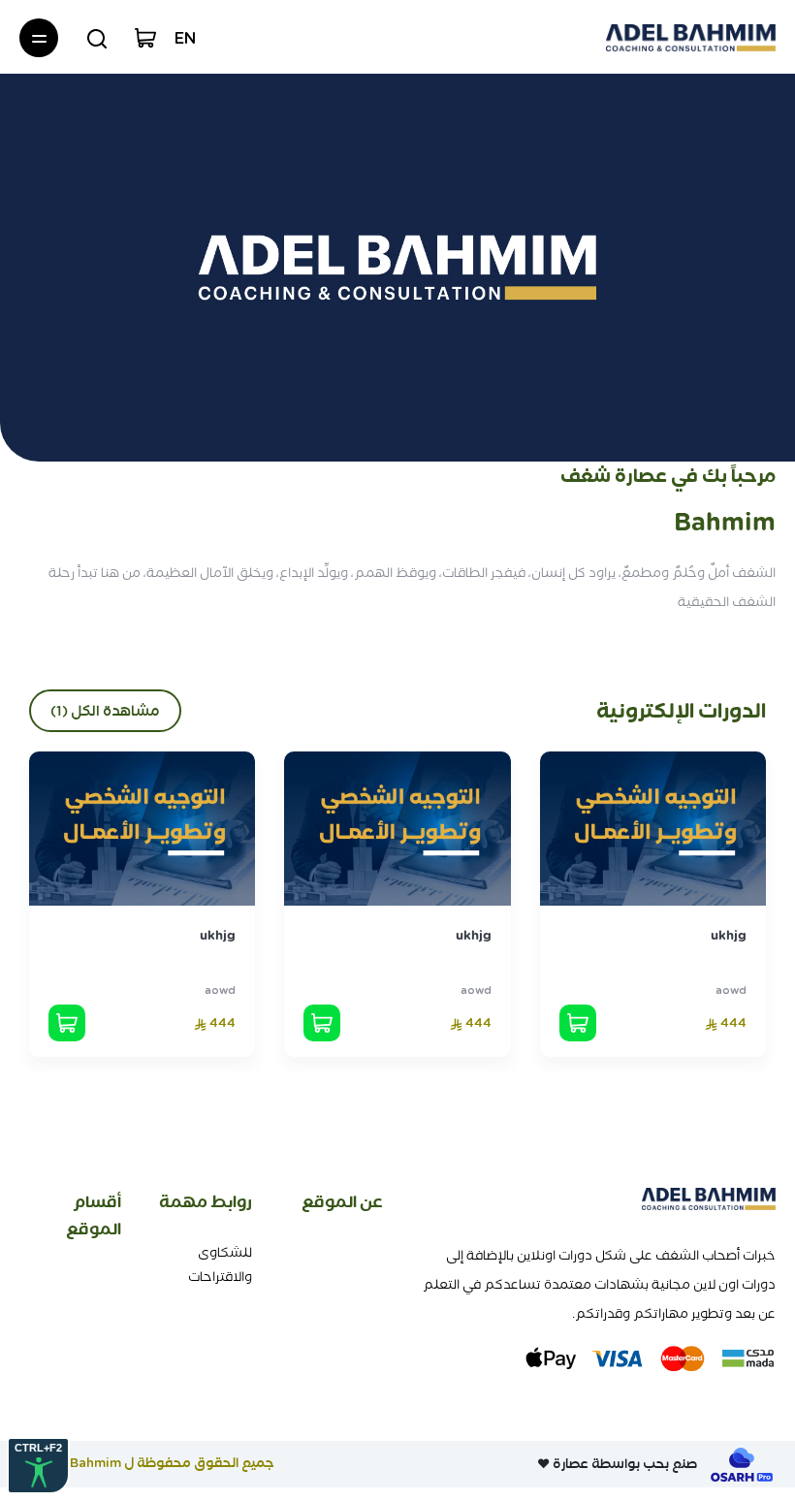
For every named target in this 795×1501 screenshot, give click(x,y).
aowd (731, 990)
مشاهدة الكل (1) (105, 710)
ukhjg (729, 935)
